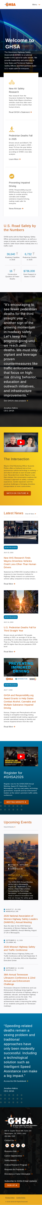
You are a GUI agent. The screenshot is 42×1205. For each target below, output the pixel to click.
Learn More (14, 159)
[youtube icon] (12, 1145)
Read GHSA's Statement (19, 112)
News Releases (11, 547)
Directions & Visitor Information (17, 1174)
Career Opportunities (13, 1156)
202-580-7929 (9, 1136)
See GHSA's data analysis (15, 401)
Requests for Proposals (14, 1169)
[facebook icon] (18, 1145)
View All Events (9, 827)
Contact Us (9, 1140)
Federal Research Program (16, 1165)
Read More (9, 584)
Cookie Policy (20, 1197)
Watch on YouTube (16, 493)
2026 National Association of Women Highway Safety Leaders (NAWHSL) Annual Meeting (21, 919)
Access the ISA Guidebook (15, 1081)
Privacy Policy (10, 1197)
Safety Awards (10, 1160)
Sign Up (11, 1185)
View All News (30, 514)
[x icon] (23, 1145)
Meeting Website (15, 802)
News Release (15, 209)
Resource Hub (10, 1151)
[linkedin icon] (7, 1145)
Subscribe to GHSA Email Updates (20, 1181)
